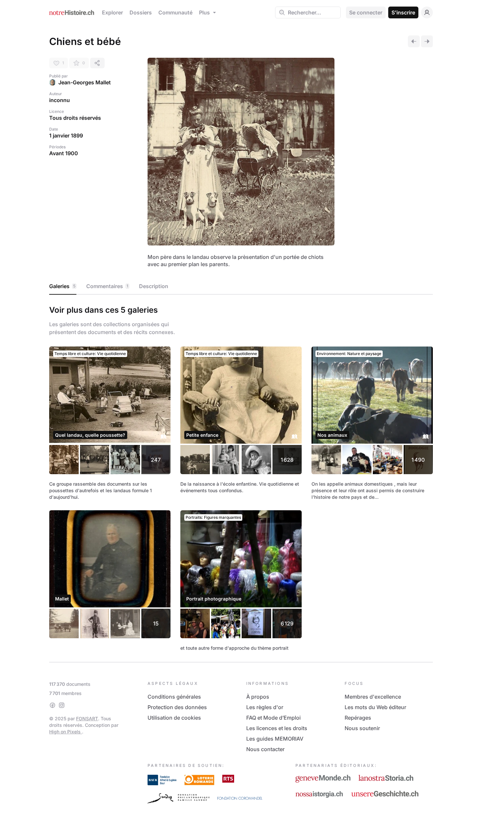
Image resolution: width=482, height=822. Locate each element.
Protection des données (177, 707)
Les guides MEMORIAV (274, 738)
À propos (257, 696)
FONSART (87, 718)
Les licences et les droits (276, 728)
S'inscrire (403, 12)
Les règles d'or (264, 707)
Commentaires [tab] (107, 286)
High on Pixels (65, 731)
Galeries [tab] (62, 286)
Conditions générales (174, 696)
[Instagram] (61, 705)
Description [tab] (153, 286)
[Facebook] (52, 705)
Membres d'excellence (373, 696)
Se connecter (365, 12)
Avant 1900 (63, 153)
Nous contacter (265, 749)
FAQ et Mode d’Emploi (273, 717)
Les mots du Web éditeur (375, 707)
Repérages (358, 717)
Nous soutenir (362, 728)
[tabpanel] (241, 477)
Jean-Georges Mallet (84, 82)
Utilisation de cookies (174, 717)
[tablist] (241, 286)
